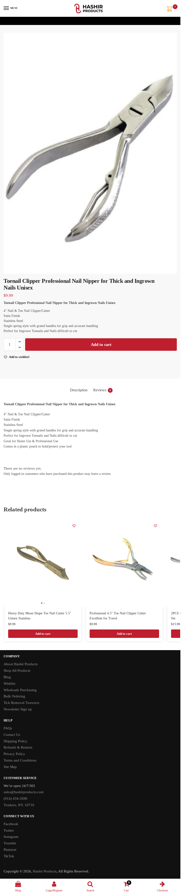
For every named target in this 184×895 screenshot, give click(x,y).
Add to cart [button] (42, 633)
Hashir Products (45, 871)
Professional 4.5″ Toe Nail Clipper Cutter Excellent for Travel (118, 615)
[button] (170, 9)
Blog (7, 677)
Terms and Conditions (20, 760)
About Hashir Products (21, 664)
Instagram (11, 837)
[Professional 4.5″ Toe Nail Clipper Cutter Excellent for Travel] (124, 562)
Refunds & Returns (18, 747)
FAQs (8, 728)
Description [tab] (78, 390)
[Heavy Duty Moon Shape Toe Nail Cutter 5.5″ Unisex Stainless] (43, 562)
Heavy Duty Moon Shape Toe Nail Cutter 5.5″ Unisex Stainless (39, 615)
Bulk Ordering (14, 696)
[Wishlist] (74, 525)
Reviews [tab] (102, 390)
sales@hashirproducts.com (24, 792)
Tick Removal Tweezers (21, 703)
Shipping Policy (15, 741)
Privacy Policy (14, 754)
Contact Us (12, 735)
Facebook (11, 824)
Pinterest (10, 850)
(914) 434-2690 (15, 798)
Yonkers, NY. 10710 (19, 805)
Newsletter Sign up (18, 709)
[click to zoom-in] (90, 153)
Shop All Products (17, 670)
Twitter (9, 830)
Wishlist (9, 683)
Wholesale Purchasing (20, 690)
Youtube (10, 843)
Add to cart (101, 344)
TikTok (9, 856)
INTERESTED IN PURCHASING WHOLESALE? (89, 21)
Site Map (10, 767)
